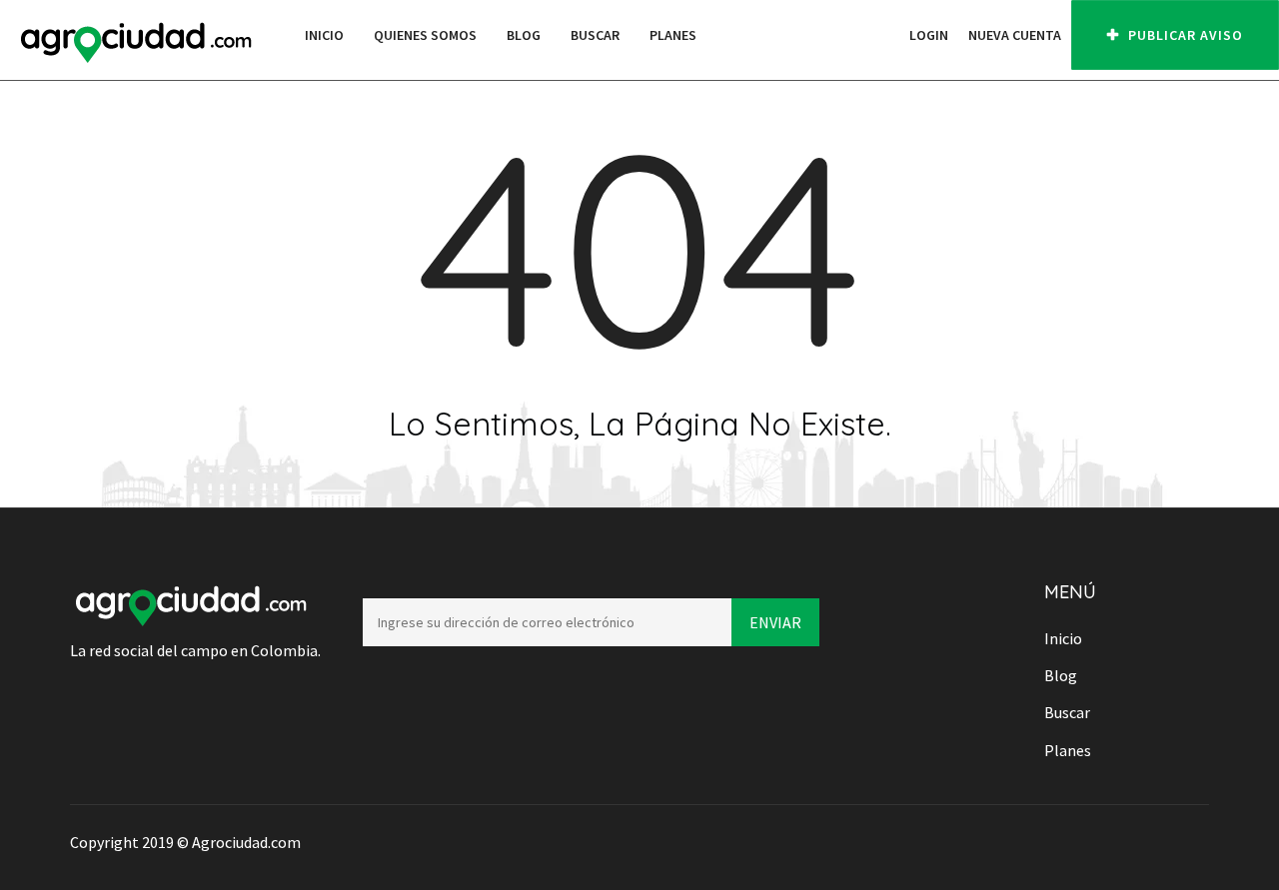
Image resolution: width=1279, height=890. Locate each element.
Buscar (595, 35)
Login (928, 35)
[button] (889, 35)
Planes (672, 35)
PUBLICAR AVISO (1183, 35)
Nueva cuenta (1014, 35)
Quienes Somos (425, 35)
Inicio (324, 35)
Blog (524, 35)
